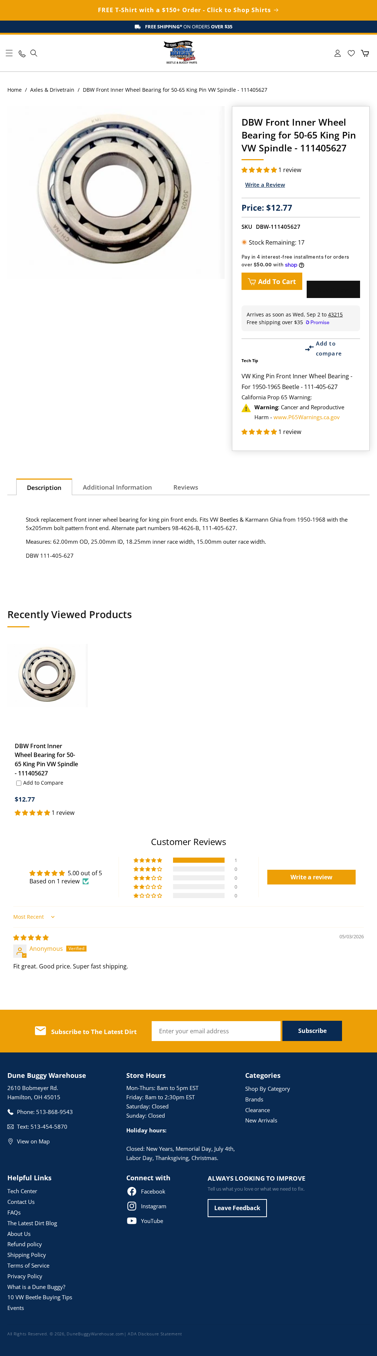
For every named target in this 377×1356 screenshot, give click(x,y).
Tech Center (22, 1191)
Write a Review (265, 184)
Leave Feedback (237, 1208)
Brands (254, 1099)
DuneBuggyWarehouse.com (95, 1333)
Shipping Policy (26, 1254)
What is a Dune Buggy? (36, 1286)
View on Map (33, 1141)
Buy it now (333, 289)
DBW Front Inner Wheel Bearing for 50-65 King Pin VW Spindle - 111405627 (46, 760)
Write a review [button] (311, 877)
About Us (19, 1233)
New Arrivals (261, 1120)
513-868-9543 (54, 1111)
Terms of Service (28, 1265)
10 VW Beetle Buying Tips (39, 1297)
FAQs (14, 1212)
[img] (31, 937)
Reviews (185, 487)
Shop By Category (267, 1088)
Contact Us (21, 1201)
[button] (9, 53)
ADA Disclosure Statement (155, 1333)
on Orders (188, 26)
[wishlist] (351, 53)
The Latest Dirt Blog (32, 1223)
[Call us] (21, 53)
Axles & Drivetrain (52, 89)
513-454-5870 (49, 1126)
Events (15, 1307)
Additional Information (117, 487)
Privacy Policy (24, 1276)
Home (14, 89)
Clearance (257, 1110)
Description (44, 487)
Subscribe (312, 1031)
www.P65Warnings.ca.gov (307, 417)
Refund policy (24, 1244)
